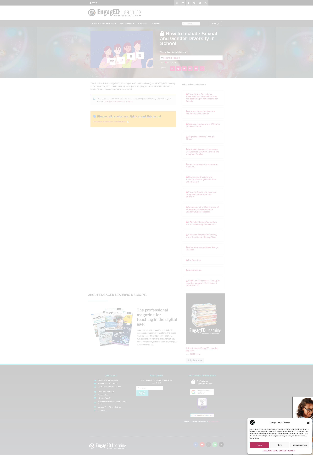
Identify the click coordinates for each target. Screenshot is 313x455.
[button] (308, 423)
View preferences (300, 445)
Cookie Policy (267, 450)
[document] (156, 227)
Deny (280, 445)
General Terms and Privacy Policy (284, 450)
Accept (259, 445)
